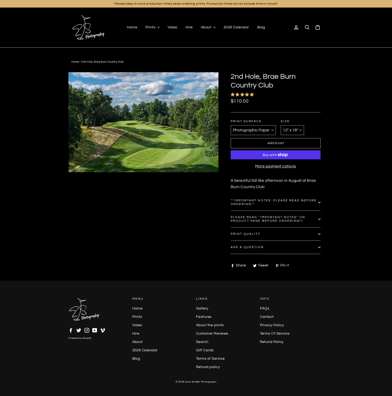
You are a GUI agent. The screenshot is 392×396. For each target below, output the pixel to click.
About (206, 27)
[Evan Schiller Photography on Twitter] (78, 330)
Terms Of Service (275, 333)
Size (285, 121)
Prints (150, 27)
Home (132, 27)
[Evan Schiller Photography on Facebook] (70, 330)
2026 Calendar (236, 27)
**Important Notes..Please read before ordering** (274, 202)
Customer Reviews (212, 333)
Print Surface (246, 121)
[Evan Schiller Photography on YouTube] (94, 330)
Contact (267, 317)
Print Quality (246, 233)
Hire (189, 27)
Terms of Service (210, 359)
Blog (261, 27)
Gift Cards (205, 350)
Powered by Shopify (79, 338)
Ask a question (247, 247)
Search (202, 342)
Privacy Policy (272, 325)
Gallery (202, 308)
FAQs (265, 308)
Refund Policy (272, 342)
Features (204, 317)
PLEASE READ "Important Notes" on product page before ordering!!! (268, 219)
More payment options (275, 166)
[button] (243, 95)
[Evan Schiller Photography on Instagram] (86, 330)
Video (172, 27)
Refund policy (208, 367)
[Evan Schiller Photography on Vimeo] (102, 330)
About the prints (210, 325)
